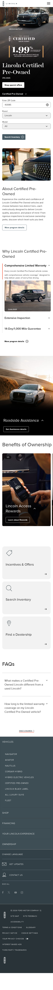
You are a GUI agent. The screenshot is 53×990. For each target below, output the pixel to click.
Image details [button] (12, 309)
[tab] (28, 267)
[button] (24, 530)
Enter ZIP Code (8, 100)
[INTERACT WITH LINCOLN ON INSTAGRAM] (22, 892)
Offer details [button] (6, 78)
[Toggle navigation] (48, 3)
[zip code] (47, 105)
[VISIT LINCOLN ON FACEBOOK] (3, 892)
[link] (26, 910)
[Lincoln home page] (5, 916)
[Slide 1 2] (27, 530)
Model (5, 122)
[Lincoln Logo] (10, 3)
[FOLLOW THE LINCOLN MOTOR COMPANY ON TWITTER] (9, 892)
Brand (4, 111)
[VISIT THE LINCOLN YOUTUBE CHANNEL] (15, 892)
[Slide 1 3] (30, 530)
